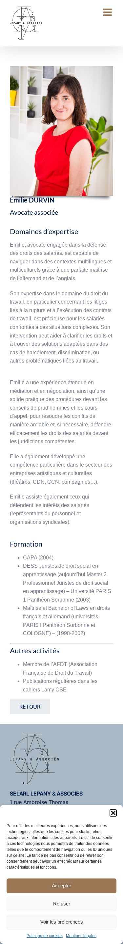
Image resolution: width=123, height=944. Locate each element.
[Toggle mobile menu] (108, 12)
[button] (113, 813)
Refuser (61, 903)
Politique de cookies (45, 935)
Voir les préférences (61, 922)
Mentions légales (81, 935)
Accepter (61, 885)
